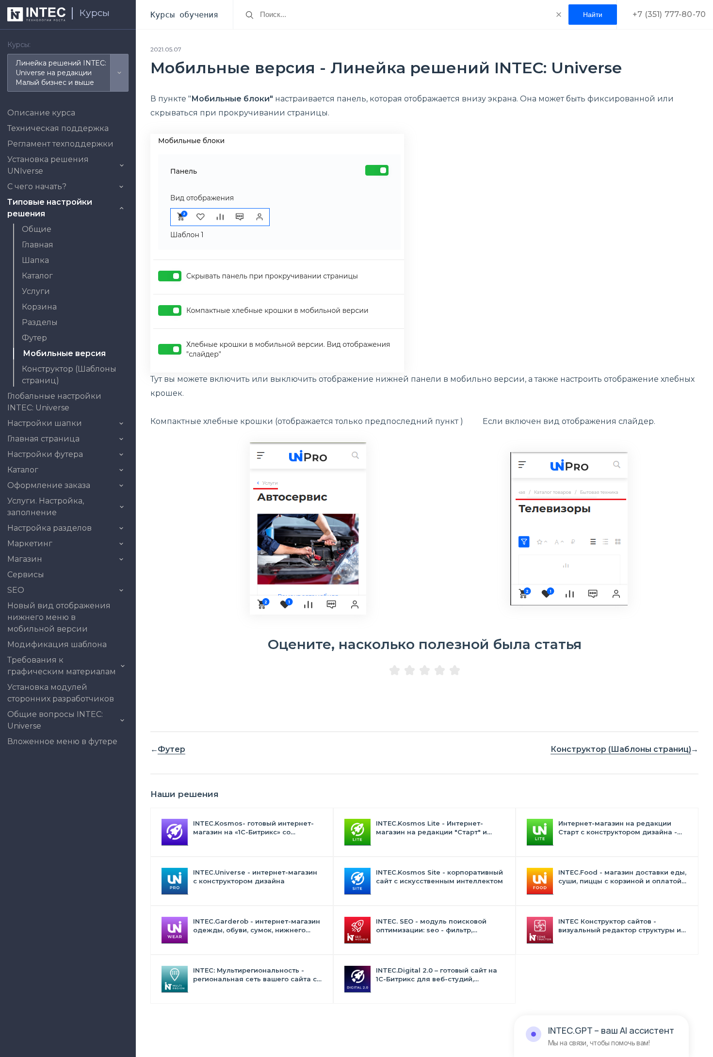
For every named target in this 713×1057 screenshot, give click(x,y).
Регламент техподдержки (60, 143)
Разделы (40, 322)
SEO (15, 590)
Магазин (24, 559)
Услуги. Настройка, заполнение (45, 506)
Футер (34, 337)
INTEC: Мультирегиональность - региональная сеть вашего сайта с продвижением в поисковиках (255, 974)
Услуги (36, 291)
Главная (37, 244)
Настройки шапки (44, 423)
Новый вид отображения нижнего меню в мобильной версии (59, 617)
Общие (36, 229)
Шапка (35, 260)
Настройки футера (45, 454)
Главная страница (43, 438)
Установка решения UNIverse (48, 165)
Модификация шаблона (57, 644)
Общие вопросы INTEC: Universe (55, 720)
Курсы (94, 12)
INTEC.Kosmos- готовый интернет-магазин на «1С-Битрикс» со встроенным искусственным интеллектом (253, 827)
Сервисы (25, 574)
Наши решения (184, 794)
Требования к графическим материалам (61, 665)
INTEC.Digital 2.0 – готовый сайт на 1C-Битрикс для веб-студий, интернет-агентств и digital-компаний (436, 974)
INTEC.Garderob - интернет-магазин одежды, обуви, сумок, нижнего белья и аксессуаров (256, 925)
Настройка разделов (49, 528)
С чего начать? (36, 186)
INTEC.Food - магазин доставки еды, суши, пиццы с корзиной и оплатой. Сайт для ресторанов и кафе (622, 876)
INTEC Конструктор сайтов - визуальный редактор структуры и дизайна (619, 925)
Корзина (39, 306)
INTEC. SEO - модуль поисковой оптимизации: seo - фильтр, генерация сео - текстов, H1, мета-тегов (436, 925)
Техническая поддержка (58, 128)
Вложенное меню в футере (62, 741)
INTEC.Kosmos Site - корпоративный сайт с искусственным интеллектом (439, 876)
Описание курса (41, 112)
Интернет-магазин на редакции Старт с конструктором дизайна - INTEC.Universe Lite (617, 827)
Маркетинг (29, 543)
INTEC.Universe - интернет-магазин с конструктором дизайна (255, 876)
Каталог (37, 275)
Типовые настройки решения (49, 207)
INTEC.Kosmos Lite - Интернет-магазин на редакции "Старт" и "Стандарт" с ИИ (431, 827)
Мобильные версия (64, 353)
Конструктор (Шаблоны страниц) (621, 749)
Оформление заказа (48, 485)
